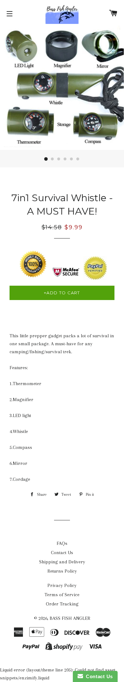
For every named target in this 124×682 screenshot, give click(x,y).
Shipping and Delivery (62, 562)
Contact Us (62, 552)
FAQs (62, 543)
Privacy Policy (62, 585)
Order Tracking (62, 604)
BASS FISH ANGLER (70, 618)
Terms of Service (62, 595)
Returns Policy (62, 571)
